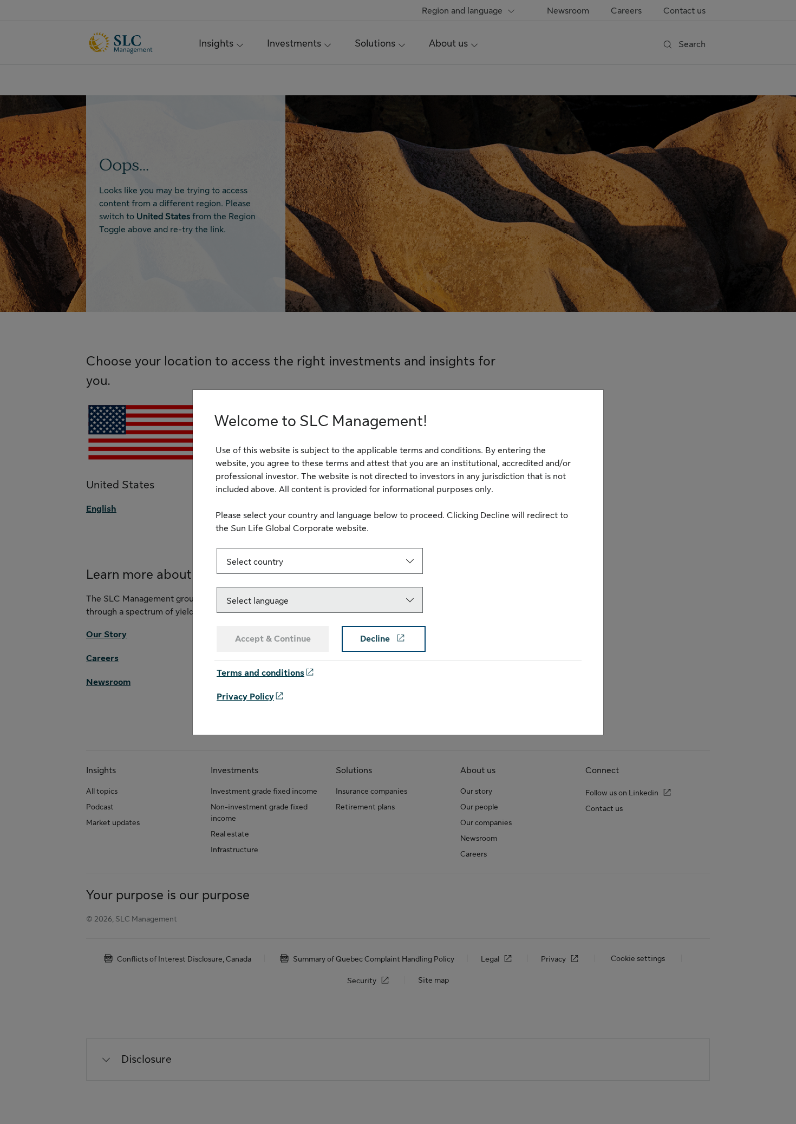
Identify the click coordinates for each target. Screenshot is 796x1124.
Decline (376, 639)
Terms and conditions (260, 673)
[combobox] (320, 561)
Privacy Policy (245, 697)
